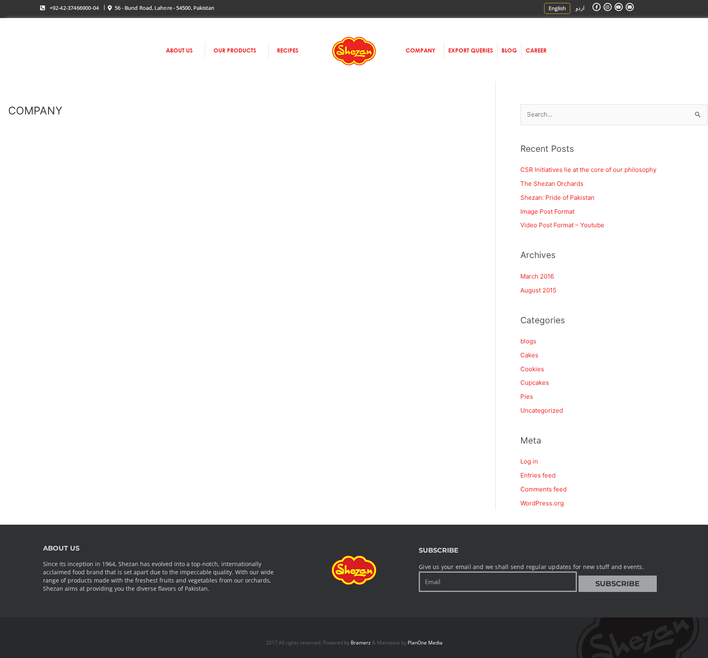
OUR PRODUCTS (234, 50)
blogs (528, 341)
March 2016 (537, 276)
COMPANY (421, 50)
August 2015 (538, 290)
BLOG (509, 50)
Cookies (532, 369)
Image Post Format (547, 211)
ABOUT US (179, 50)
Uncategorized (541, 410)
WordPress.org (542, 503)
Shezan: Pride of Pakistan (557, 197)
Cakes (529, 355)
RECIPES (287, 50)
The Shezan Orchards (551, 183)
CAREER (536, 50)
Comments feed (543, 489)
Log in (529, 461)
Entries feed (538, 475)
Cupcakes (534, 382)
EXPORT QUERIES (470, 50)
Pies (526, 396)
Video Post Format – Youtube (562, 225)
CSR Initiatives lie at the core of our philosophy (588, 170)
